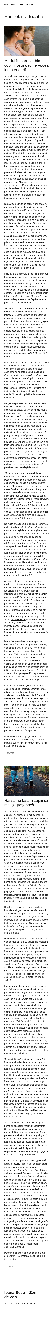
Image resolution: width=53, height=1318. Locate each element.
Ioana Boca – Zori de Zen (18, 4)
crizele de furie (18, 619)
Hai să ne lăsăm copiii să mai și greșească (26, 802)
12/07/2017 (9, 1266)
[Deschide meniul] (47, 4)
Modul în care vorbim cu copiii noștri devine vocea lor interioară (26, 65)
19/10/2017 (9, 753)
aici (39, 464)
